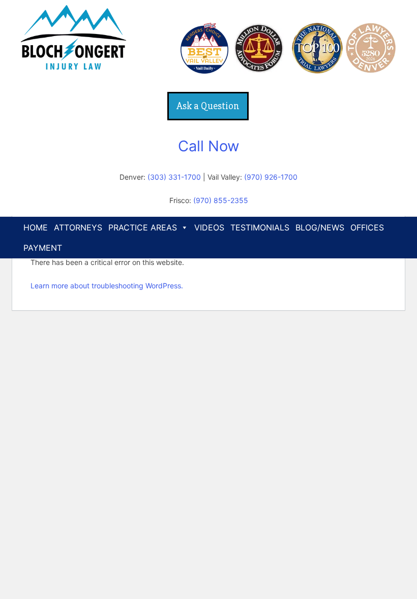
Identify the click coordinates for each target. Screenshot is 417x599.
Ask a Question (208, 105)
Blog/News (319, 227)
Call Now (209, 146)
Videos (209, 227)
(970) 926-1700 (270, 177)
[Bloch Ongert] (73, 66)
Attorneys (78, 227)
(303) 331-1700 (174, 177)
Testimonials (259, 227)
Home (35, 227)
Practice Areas (142, 227)
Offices (367, 227)
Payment (42, 248)
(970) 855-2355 (220, 200)
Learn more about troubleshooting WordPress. (107, 285)
